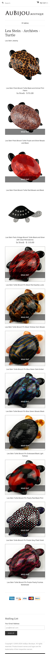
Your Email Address (12, 623)
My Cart (44, 3)
